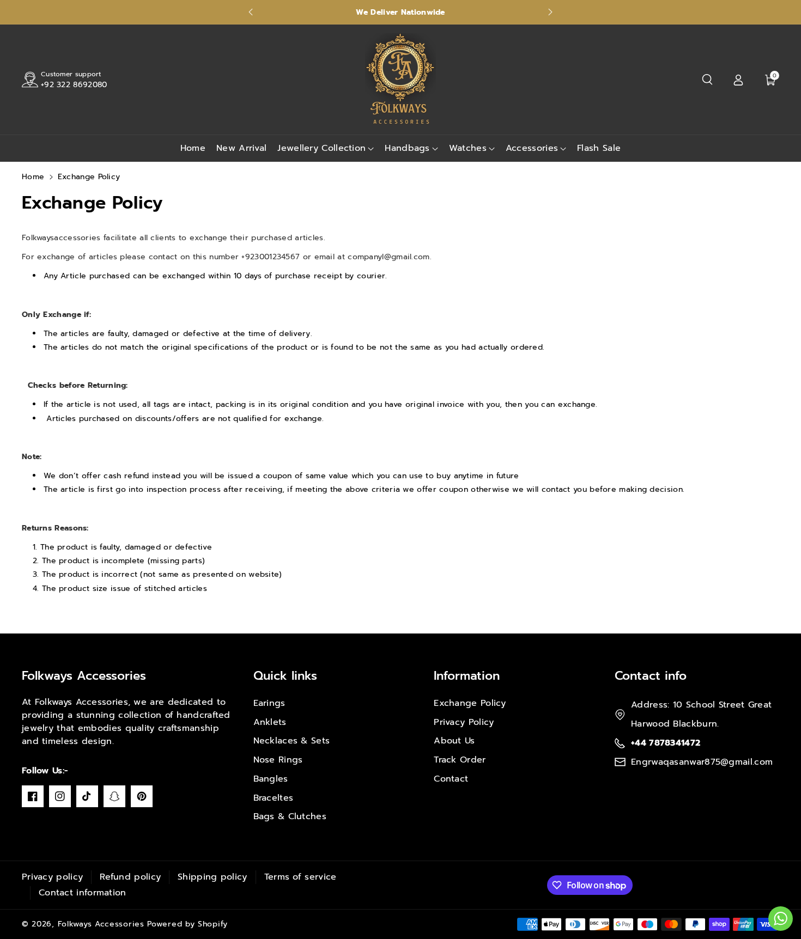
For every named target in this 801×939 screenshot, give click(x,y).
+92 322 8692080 (74, 84)
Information (467, 676)
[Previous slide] (250, 12)
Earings (269, 703)
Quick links (285, 676)
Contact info (651, 676)
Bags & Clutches (290, 816)
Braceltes (273, 797)
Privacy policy (52, 876)
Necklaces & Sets (291, 740)
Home (33, 176)
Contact (451, 778)
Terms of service (300, 876)
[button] (707, 79)
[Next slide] (550, 12)
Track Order (460, 759)
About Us (454, 740)
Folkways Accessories (84, 676)
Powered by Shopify (187, 924)
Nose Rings (278, 759)
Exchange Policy (470, 703)
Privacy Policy (464, 722)
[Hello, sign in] (738, 80)
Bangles (270, 778)
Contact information (82, 892)
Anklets (270, 722)
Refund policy (130, 876)
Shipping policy (212, 876)
